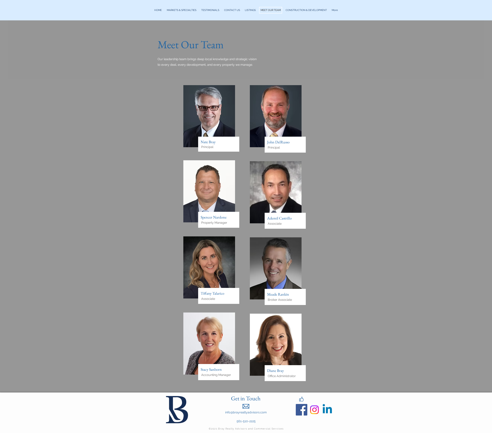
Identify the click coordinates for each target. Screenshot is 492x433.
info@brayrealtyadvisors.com (246, 412)
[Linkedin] (327, 410)
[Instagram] (314, 410)
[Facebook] (301, 410)
